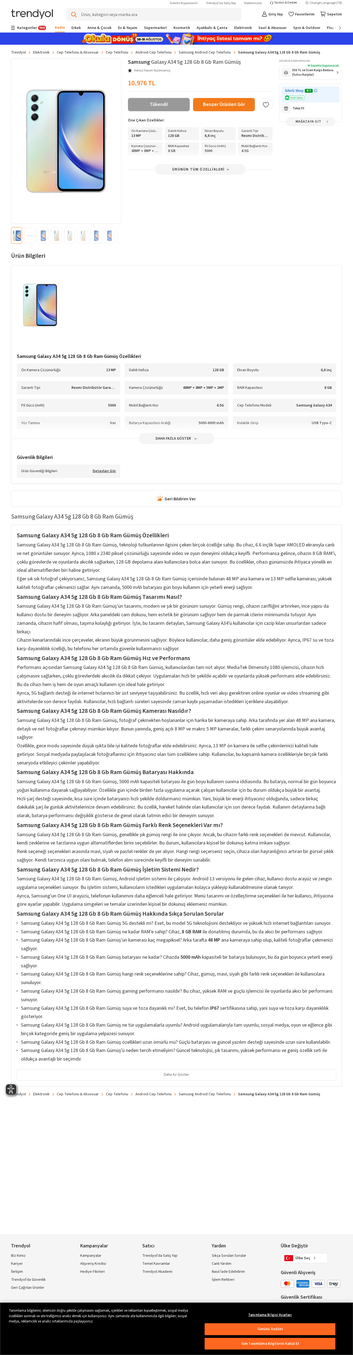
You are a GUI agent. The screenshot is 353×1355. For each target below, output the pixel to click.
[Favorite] (265, 104)
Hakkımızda (253, 3)
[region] (176, 1329)
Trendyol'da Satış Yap (221, 3)
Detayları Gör (104, 471)
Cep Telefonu (117, 52)
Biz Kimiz (18, 1255)
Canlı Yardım (221, 1263)
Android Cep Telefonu (153, 52)
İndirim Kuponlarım (184, 3)
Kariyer (17, 1263)
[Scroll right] (336, 27)
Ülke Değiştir (294, 1245)
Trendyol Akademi (157, 1271)
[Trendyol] (32, 14)
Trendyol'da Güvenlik (28, 1279)
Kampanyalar (90, 1255)
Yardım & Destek (285, 3)
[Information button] (315, 90)
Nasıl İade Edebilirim (228, 1271)
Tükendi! (159, 104)
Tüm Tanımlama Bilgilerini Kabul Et (270, 1343)
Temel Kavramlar (156, 1263)
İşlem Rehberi (223, 1279)
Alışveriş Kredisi (93, 1263)
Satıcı (148, 1245)
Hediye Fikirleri (92, 1271)
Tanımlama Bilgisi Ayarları (270, 1315)
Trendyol (18, 52)
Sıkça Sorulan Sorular (229, 1255)
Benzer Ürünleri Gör (224, 104)
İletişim (17, 1271)
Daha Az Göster (176, 1074)
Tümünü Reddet (270, 1329)
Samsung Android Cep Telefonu (205, 52)
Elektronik (41, 52)
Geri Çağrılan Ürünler (27, 1287)
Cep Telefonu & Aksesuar (78, 52)
